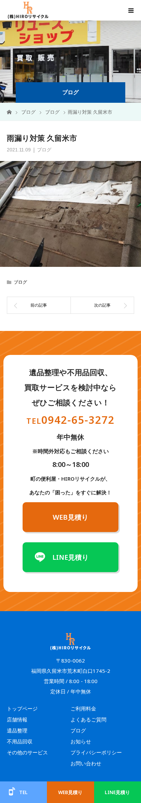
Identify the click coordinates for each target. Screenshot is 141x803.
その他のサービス (27, 752)
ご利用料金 (83, 708)
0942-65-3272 (70, 420)
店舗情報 (17, 719)
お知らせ (80, 741)
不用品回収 (20, 741)
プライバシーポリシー (96, 752)
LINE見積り (70, 557)
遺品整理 (17, 730)
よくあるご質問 (88, 719)
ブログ (44, 149)
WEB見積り (70, 517)
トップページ (22, 708)
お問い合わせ (85, 763)
